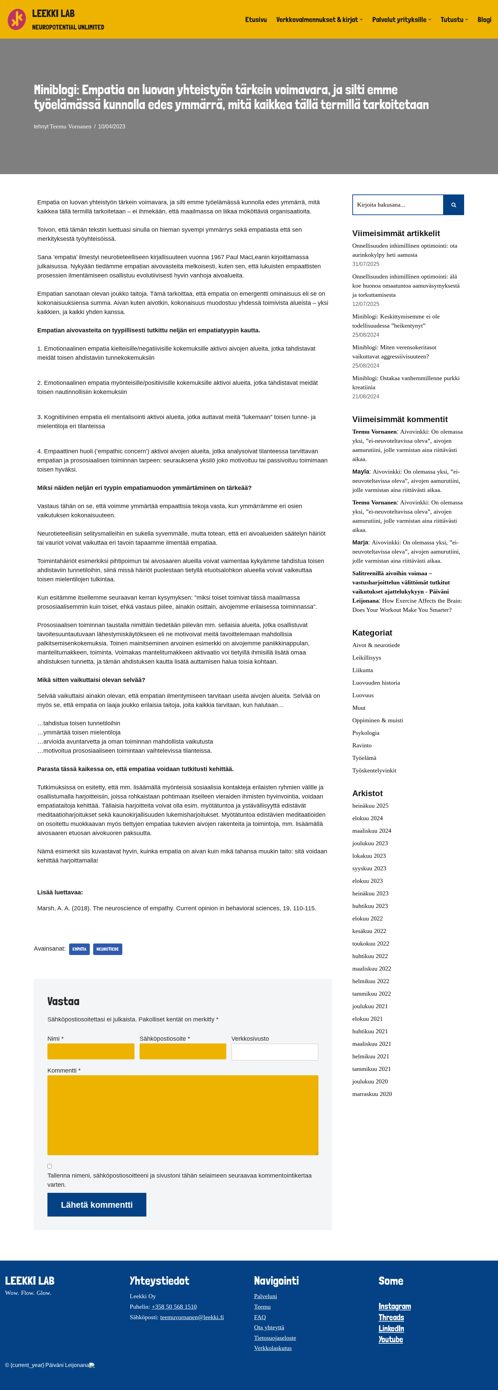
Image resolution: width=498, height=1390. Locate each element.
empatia (79, 949)
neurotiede (108, 949)
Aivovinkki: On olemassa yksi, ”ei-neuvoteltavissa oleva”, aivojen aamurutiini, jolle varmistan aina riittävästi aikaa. (406, 480)
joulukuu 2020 (370, 1081)
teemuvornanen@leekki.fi (192, 1317)
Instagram (395, 1306)
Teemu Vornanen (70, 126)
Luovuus (363, 695)
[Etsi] (454, 204)
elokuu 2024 (367, 818)
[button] (361, 19)
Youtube (391, 1339)
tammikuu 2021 (371, 1068)
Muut (359, 707)
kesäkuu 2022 (369, 931)
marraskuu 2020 (372, 1094)
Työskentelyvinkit (374, 770)
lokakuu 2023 (369, 855)
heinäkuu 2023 (370, 893)
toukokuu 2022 (370, 943)
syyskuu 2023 (369, 868)
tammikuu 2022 (371, 993)
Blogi (485, 19)
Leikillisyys (366, 657)
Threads (391, 1317)
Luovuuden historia (376, 682)
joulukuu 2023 (370, 843)
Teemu (262, 1306)
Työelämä (364, 757)
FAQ (260, 1317)
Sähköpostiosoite (165, 1038)
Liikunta (362, 670)
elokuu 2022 (367, 918)
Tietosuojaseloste (275, 1337)
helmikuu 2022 (370, 981)
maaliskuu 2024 (371, 830)
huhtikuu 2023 (370, 906)
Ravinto (362, 745)
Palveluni (265, 1296)
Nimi (55, 1038)
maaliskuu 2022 (371, 968)
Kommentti (64, 1070)
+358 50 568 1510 (174, 1306)
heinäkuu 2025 (370, 805)
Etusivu (256, 19)
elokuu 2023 (367, 880)
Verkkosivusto (250, 1038)
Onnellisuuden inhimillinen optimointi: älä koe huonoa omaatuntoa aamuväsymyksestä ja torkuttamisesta (406, 285)
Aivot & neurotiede (376, 645)
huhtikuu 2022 (370, 956)
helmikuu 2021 (370, 1056)
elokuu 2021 (367, 1018)
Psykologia (365, 732)
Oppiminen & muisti (377, 720)
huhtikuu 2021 (370, 1031)
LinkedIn (391, 1328)
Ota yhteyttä (269, 1327)
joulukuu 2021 (370, 1006)
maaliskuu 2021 (371, 1043)
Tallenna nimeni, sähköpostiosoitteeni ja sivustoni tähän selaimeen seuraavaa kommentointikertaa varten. (179, 1180)
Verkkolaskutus (273, 1348)
